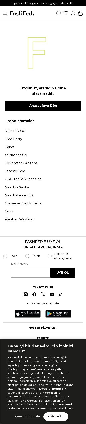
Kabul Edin (55, 416)
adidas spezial (16, 155)
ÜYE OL (62, 273)
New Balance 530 (19, 195)
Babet (10, 147)
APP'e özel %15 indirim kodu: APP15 (43, 3)
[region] (43, 381)
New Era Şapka (17, 187)
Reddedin (59, 388)
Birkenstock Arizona (21, 163)
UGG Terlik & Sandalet (23, 179)
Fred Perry (13, 139)
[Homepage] (22, 13)
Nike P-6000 (15, 131)
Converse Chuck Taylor (23, 203)
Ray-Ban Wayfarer (19, 219)
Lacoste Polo (15, 171)
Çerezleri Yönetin (27, 416)
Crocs (9, 211)
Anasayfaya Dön (43, 106)
